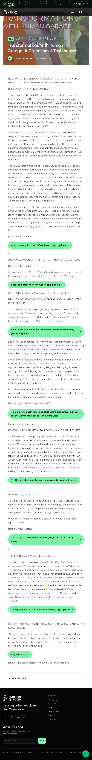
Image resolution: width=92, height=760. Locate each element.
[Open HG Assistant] (85, 753)
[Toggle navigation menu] (86, 12)
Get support (79, 4)
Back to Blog (19, 678)
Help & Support (54, 711)
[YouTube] (18, 716)
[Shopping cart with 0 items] (80, 12)
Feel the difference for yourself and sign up (35, 285)
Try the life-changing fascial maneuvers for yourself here (43, 480)
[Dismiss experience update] (87, 4)
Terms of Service (47, 752)
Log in (73, 12)
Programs (52, 700)
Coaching (52, 704)
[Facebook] (5, 716)
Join (42, 741)
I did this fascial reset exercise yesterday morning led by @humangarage (42, 331)
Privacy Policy (60, 752)
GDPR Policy (72, 752)
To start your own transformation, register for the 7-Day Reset (42, 539)
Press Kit (52, 719)
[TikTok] (24, 716)
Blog (50, 708)
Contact (51, 715)
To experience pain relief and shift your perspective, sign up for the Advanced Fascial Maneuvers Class (44, 414)
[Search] (67, 12)
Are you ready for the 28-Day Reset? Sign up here (38, 245)
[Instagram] (11, 716)
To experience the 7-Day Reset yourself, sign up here (40, 609)
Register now (18, 654)
